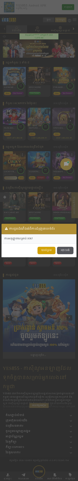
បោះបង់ (65, 250)
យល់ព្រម (46, 250)
